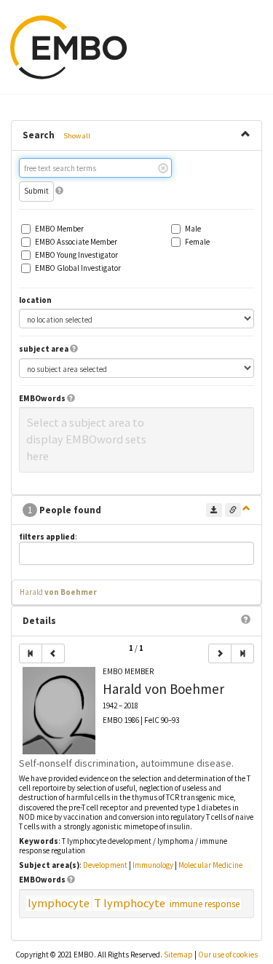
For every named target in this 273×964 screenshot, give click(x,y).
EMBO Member (59, 229)
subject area (43, 349)
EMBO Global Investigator (78, 268)
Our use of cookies (228, 954)
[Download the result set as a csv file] (214, 510)
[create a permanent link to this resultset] (233, 510)
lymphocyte (59, 903)
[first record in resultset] (30, 653)
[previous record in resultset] (53, 653)
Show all (76, 136)
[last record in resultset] (242, 653)
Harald (58, 592)
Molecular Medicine (210, 865)
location (35, 300)
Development (105, 865)
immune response (205, 904)
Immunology (152, 865)
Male (193, 229)
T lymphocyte (129, 903)
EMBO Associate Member (76, 242)
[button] (59, 191)
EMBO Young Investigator (76, 255)
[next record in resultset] (220, 653)
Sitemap (178, 954)
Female (197, 242)
